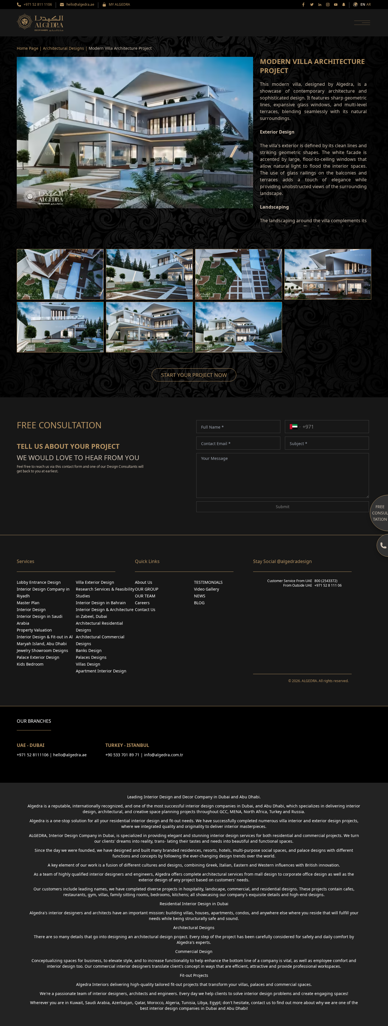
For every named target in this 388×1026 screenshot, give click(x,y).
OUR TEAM (145, 596)
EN (362, 4)
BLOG (199, 602)
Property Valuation (34, 630)
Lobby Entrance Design (39, 582)
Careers (142, 602)
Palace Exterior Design (38, 657)
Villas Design (88, 664)
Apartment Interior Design (101, 671)
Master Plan (28, 602)
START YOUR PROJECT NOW (194, 374)
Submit (282, 506)
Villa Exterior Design (95, 582)
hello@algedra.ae (80, 4)
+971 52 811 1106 (38, 4)
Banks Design (89, 650)
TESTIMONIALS (208, 582)
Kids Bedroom (30, 664)
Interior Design (31, 609)
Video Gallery (206, 589)
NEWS (199, 596)
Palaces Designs (91, 657)
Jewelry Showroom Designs (42, 650)
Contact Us (145, 609)
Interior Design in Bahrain (101, 602)
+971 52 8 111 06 (328, 585)
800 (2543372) (325, 581)
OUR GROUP (146, 589)
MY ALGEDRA (119, 4)
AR (368, 4)
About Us (143, 582)
